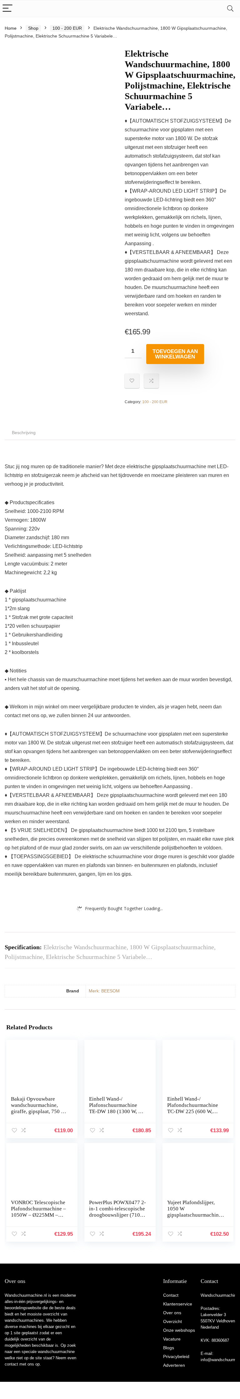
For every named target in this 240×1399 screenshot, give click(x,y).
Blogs (168, 1347)
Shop (33, 28)
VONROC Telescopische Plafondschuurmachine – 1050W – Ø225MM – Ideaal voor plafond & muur (38, 1214)
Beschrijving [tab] (24, 432)
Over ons (172, 1312)
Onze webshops (179, 1330)
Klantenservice (177, 1303)
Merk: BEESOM (104, 990)
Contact (170, 1295)
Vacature (172, 1338)
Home (11, 28)
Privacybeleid (176, 1356)
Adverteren (174, 1365)
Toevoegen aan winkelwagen (175, 354)
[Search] (230, 8)
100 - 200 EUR (67, 28)
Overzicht (172, 1321)
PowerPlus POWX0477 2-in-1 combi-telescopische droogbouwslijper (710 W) (117, 1211)
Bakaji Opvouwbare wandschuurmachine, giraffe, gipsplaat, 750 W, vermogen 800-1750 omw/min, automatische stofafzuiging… (39, 1114)
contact (11, 1364)
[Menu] (7, 8)
